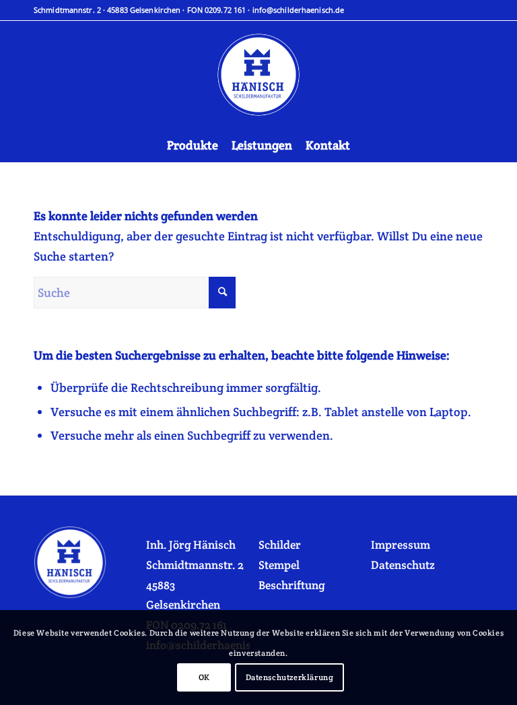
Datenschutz (403, 565)
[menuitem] (192, 145)
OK (204, 677)
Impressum (400, 545)
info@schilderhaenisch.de (298, 10)
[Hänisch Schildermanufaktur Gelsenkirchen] (258, 75)
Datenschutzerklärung (290, 677)
